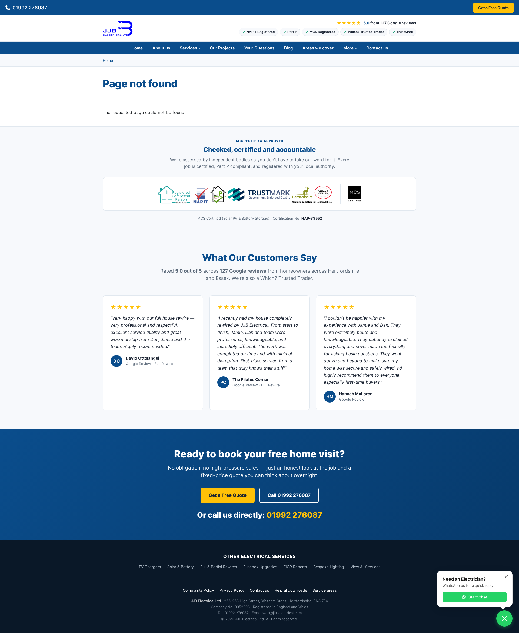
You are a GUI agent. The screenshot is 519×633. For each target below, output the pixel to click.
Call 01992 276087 (289, 495)
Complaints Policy (198, 590)
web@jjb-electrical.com (282, 613)
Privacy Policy (231, 590)
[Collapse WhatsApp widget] (506, 577)
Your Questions (259, 48)
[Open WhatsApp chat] (504, 618)
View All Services (365, 566)
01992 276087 (29, 8)
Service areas (324, 590)
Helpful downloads (290, 590)
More (348, 48)
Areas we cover (318, 48)
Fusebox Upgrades (260, 566)
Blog (288, 48)
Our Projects (222, 48)
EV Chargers (150, 566)
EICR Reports (295, 566)
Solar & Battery (180, 566)
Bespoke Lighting (328, 566)
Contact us (377, 48)
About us (161, 48)
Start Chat (477, 597)
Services (188, 48)
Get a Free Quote (493, 7)
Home (137, 48)
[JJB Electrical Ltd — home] (118, 28)
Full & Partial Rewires (218, 566)
